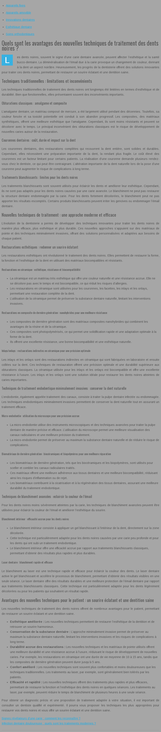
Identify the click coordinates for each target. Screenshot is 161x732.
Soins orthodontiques (20, 34)
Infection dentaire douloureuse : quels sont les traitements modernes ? (49, 723)
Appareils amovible (18, 12)
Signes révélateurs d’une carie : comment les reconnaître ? (41, 718)
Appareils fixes (15, 5)
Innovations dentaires (20, 19)
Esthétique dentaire (19, 27)
